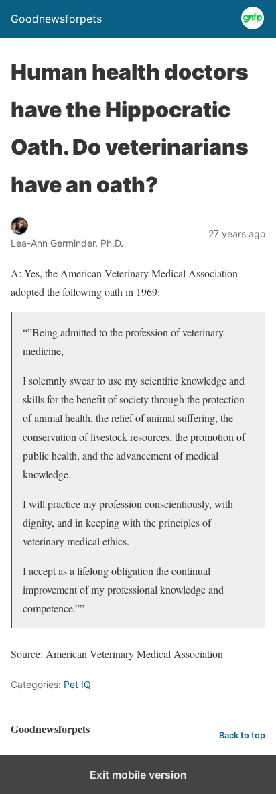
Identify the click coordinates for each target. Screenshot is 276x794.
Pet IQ (77, 684)
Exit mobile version (138, 774)
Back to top (242, 735)
